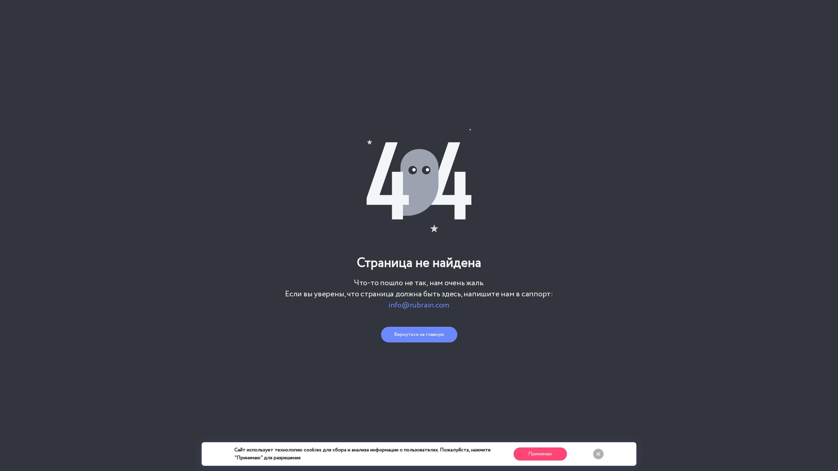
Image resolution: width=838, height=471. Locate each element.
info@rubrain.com (419, 305)
